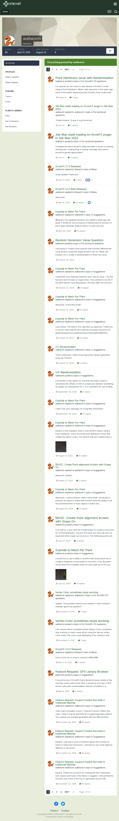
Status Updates (12, 77)
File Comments (12, 121)
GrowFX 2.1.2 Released (68, 166)
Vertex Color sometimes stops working (76, 592)
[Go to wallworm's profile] (50, 79)
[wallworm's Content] (110, 51)
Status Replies (11, 82)
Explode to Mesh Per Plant (70, 211)
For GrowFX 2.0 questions (94, 81)
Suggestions (99, 214)
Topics (8, 96)
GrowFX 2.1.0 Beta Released (70, 189)
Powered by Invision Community (59, 817)
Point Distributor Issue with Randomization (84, 78)
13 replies (80, 231)
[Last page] (73, 69)
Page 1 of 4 (84, 69)
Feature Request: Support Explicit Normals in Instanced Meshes (80, 701)
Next (67, 69)
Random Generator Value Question (79, 240)
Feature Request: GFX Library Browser (82, 671)
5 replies (81, 662)
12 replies (79, 202)
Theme (53, 810)
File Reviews (11, 126)
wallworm (59, 81)
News (94, 169)
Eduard (78, 169)
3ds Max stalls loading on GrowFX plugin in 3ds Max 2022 (84, 107)
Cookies (65, 810)
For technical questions (93, 141)
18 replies (85, 722)
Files (7, 115)
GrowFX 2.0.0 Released (68, 649)
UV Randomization (65, 346)
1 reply (75, 97)
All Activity (10, 63)
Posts (7, 102)
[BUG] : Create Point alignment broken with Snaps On (83, 466)
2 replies (74, 125)
